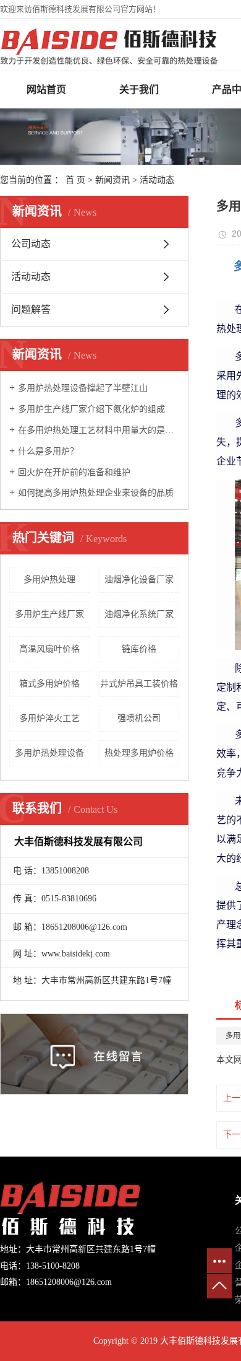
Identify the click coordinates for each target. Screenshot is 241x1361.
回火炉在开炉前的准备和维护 (74, 472)
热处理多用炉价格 (139, 753)
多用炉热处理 (49, 579)
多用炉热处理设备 (49, 753)
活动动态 (157, 180)
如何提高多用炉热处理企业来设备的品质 (96, 492)
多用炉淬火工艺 (49, 718)
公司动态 (31, 244)
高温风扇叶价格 (49, 649)
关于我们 (139, 89)
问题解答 (31, 309)
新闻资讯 (112, 180)
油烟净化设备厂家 (139, 579)
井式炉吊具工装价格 (139, 683)
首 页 (75, 180)
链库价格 (139, 649)
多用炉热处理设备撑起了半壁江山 (83, 388)
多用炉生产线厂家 (49, 614)
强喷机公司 (139, 718)
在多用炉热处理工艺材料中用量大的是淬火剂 (98, 430)
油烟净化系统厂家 (139, 614)
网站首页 (46, 89)
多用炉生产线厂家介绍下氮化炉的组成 (91, 409)
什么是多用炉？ (48, 451)
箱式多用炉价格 (49, 683)
